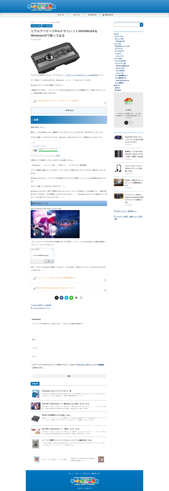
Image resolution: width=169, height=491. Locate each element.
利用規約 (101, 364)
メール (34, 348)
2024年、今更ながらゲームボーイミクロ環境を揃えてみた (134, 182)
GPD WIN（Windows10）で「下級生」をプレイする (60, 429)
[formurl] (131, 123)
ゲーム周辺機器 (46, 305)
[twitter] (57, 298)
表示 (71, 110)
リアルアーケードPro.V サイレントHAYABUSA (81, 75)
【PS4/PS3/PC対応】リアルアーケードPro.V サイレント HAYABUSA (58, 101)
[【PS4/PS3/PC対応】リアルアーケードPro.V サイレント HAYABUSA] (55, 72)
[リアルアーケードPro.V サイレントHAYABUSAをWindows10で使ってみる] (66, 298)
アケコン (47, 308)
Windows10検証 (37, 305)
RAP (36, 308)
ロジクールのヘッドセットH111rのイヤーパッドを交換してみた (134, 168)
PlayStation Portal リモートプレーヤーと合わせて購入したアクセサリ (134, 139)
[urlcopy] (81, 298)
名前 (34, 340)
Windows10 (41, 308)
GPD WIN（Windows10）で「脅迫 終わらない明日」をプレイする (65, 404)
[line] (71, 298)
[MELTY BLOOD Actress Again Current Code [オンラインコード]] (55, 236)
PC (33, 308)
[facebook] (61, 298)
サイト (34, 356)
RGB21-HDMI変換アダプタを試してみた (56, 415)
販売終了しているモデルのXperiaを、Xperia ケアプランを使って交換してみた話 (134, 154)
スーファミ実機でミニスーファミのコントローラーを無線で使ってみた (67, 440)
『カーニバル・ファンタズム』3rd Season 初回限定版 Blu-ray (56, 278)
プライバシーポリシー (84, 364)
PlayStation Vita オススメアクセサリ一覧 (56, 391)
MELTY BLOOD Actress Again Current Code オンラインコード (56, 288)
